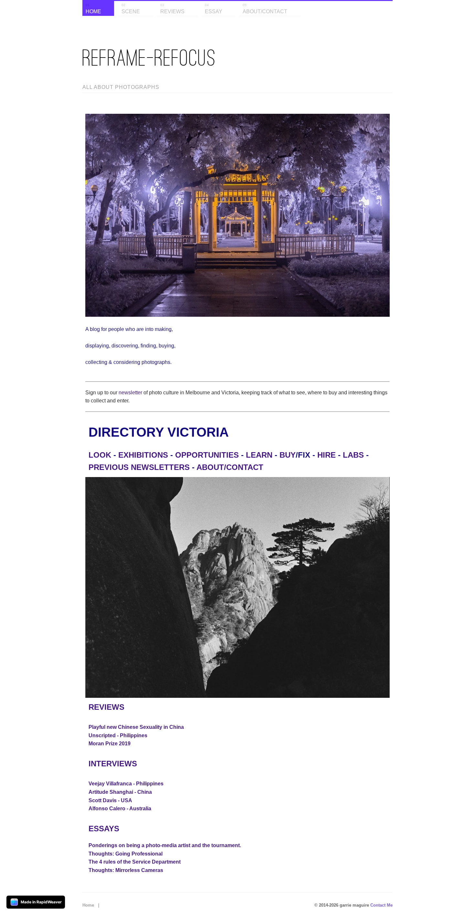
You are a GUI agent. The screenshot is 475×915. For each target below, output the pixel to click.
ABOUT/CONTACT (229, 467)
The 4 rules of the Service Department (135, 862)
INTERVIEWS (113, 763)
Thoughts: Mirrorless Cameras (126, 870)
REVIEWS (106, 707)
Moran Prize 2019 (110, 743)
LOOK (100, 455)
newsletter (130, 392)
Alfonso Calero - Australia (120, 808)
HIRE (326, 455)
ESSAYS (104, 828)
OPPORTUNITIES (207, 455)
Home (88, 905)
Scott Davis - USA (110, 800)
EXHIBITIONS (143, 455)
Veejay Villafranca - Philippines (126, 783)
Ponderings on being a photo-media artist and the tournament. (165, 845)
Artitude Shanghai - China (120, 792)
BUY (288, 455)
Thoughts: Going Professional (126, 853)
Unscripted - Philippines (118, 735)
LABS (353, 455)
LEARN (259, 455)
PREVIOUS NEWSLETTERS (139, 467)
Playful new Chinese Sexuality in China (136, 727)
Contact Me (381, 905)
